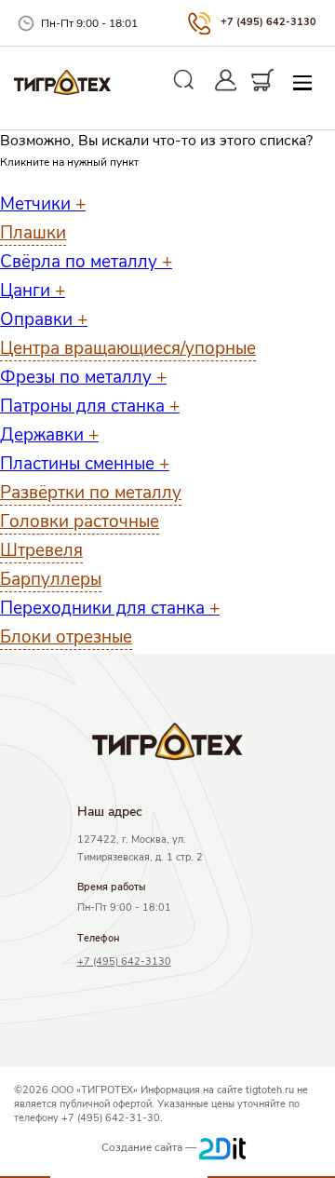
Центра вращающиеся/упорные (128, 348)
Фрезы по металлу (83, 377)
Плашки (33, 233)
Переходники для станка (110, 608)
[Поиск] (184, 80)
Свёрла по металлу (86, 262)
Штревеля (41, 550)
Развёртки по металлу (90, 493)
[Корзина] (263, 80)
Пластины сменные (84, 464)
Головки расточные (79, 521)
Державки (49, 435)
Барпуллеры (50, 579)
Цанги (32, 290)
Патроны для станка (90, 406)
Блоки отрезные (66, 637)
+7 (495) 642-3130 (268, 22)
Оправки (43, 319)
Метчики (43, 204)
